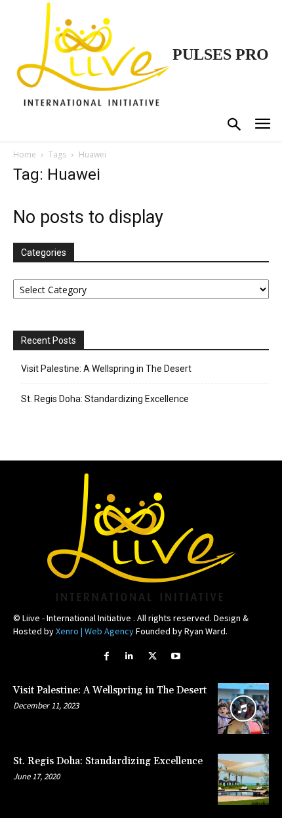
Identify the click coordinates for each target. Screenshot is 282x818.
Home (24, 154)
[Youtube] (175, 656)
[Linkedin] (129, 656)
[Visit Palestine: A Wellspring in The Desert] (243, 708)
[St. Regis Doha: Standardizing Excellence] (243, 779)
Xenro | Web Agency (95, 631)
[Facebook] (106, 656)
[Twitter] (152, 656)
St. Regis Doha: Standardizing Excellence (105, 399)
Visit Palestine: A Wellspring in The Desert (106, 368)
